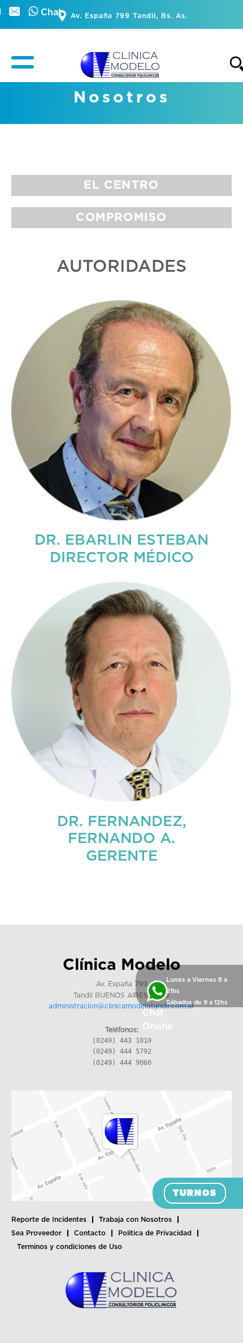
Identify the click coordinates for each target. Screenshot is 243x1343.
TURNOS (195, 1193)
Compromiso (121, 217)
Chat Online (157, 1019)
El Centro (121, 185)
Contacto (90, 1233)
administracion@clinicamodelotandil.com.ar (121, 1006)
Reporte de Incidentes (48, 1219)
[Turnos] (16, 12)
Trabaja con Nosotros (135, 1219)
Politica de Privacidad (155, 1233)
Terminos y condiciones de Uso (69, 1246)
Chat (50, 12)
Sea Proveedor (36, 1233)
